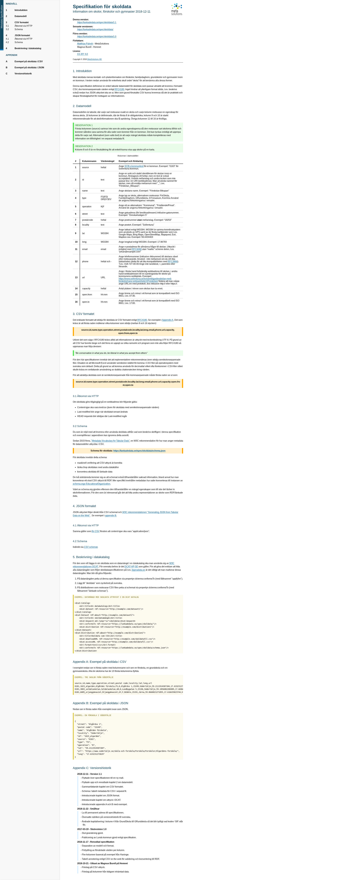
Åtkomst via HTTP (23, 26)
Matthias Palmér (85, 43)
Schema (18, 29)
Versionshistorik (23, 73)
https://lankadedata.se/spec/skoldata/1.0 (96, 36)
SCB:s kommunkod (134, 166)
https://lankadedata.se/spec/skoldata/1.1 (96, 22)
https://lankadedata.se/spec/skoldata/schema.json (139, 451)
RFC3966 (172, 261)
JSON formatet (22, 35)
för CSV (95, 531)
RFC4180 (119, 89)
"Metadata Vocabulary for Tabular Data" (110, 441)
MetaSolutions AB (94, 59)
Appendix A (167, 320)
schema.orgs (79, 484)
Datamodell (20, 16)
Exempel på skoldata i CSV (28, 61)
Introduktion (20, 10)
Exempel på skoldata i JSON (29, 67)
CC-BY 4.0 (82, 54)
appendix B (110, 515)
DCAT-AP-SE (131, 566)
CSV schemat (90, 547)
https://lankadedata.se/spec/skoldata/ (95, 29)
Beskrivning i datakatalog (27, 48)
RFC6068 (137, 249)
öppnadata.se (138, 570)
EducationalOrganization (98, 484)
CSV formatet (21, 22)
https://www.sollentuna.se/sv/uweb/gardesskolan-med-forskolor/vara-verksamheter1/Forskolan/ (145, 280)
